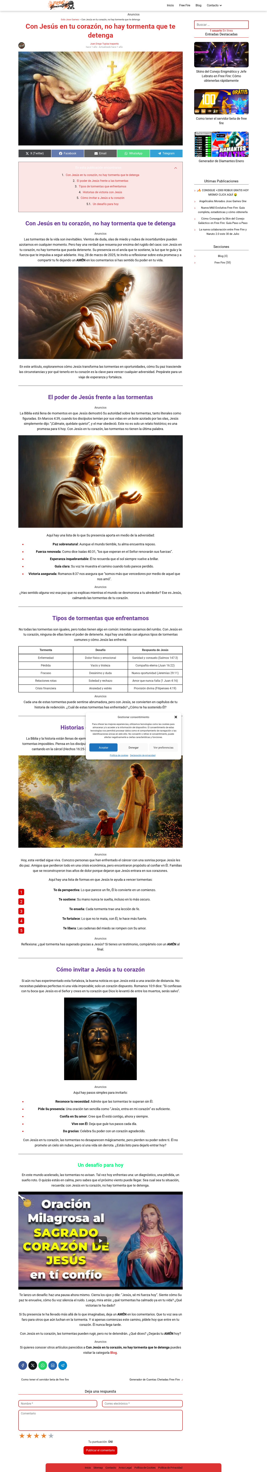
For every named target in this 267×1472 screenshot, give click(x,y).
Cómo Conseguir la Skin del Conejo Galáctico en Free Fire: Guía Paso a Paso (223, 221)
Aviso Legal (125, 1467)
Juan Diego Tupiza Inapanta (104, 43)
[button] (176, 717)
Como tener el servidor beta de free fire (45, 1379)
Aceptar (103, 747)
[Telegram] (62, 1365)
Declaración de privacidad (142, 755)
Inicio (170, 5)
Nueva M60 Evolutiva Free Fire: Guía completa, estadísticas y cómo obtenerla (223, 210)
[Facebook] (22, 1365)
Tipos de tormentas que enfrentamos (102, 186)
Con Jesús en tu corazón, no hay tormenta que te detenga (102, 175)
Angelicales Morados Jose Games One (222, 201)
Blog (198, 5)
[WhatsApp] (42, 1365)
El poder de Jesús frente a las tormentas (102, 181)
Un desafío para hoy (106, 204)
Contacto (213, 5)
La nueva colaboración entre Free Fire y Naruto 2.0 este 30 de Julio (223, 232)
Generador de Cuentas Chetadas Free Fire (155, 1379)
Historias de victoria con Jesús (102, 192)
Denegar (134, 747)
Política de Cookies (144, 1467)
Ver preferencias (163, 747)
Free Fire (184, 5)
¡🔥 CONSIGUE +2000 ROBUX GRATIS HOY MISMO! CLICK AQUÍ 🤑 (223, 192)
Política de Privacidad (170, 1467)
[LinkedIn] (52, 1365)
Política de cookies (119, 755)
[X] (32, 1365)
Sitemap (98, 1467)
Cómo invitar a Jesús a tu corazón (102, 198)
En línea (221, 30)
